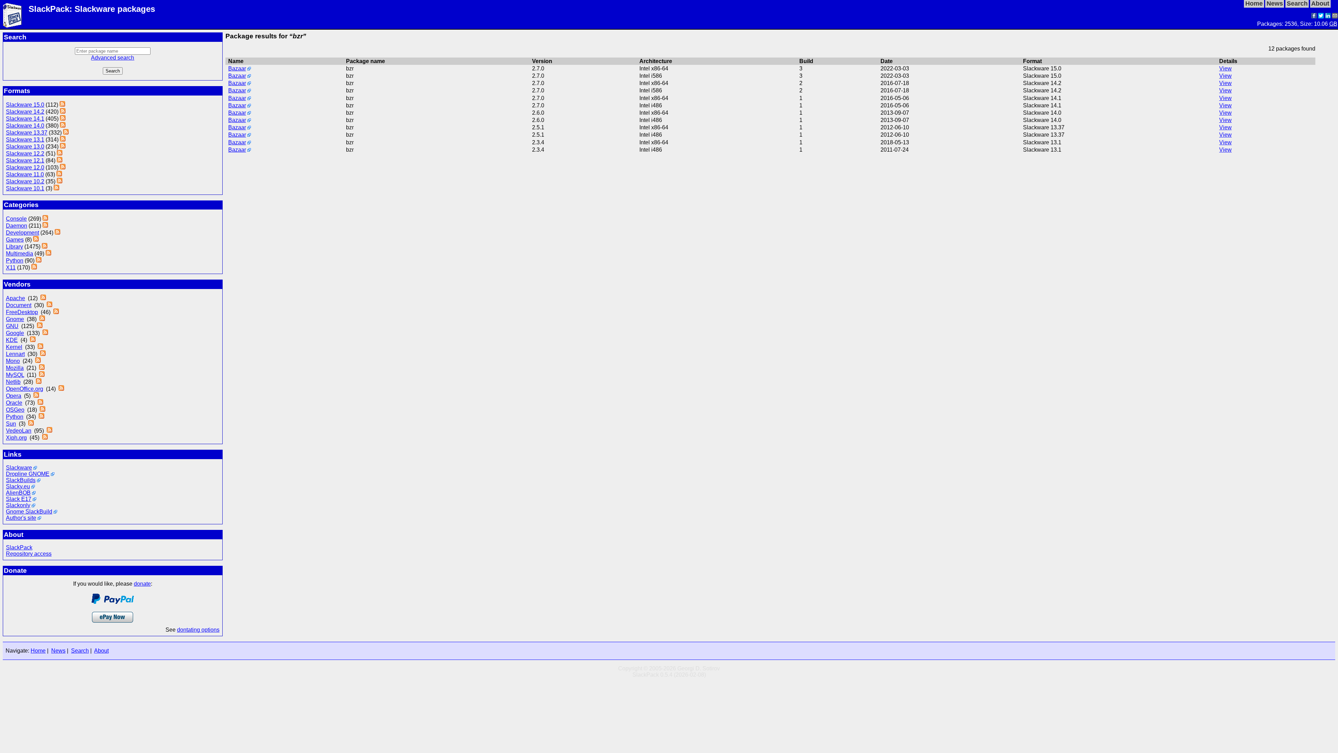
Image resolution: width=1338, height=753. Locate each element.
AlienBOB (18, 493)
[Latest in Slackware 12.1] (59, 160)
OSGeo (15, 410)
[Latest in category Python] (38, 261)
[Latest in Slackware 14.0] (63, 126)
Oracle (14, 403)
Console (16, 219)
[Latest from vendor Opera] (36, 396)
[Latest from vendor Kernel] (40, 347)
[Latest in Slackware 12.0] (63, 167)
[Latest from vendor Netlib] (38, 382)
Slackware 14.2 (25, 112)
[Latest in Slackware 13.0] (63, 147)
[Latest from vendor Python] (41, 417)
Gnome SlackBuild (29, 512)
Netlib (13, 382)
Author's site (21, 518)
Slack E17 (18, 499)
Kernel (14, 347)
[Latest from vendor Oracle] (40, 403)
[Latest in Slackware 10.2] (59, 181)
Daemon (16, 226)
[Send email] (1335, 17)
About (101, 651)
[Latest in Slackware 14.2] (63, 112)
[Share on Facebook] (1314, 17)
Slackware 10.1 (25, 188)
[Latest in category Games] (36, 240)
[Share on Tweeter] (1321, 17)
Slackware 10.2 (25, 181)
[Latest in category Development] (57, 233)
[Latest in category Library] (44, 247)
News (58, 651)
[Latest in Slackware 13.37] (66, 133)
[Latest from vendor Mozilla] (42, 368)
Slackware (19, 468)
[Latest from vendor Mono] (38, 361)
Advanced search (112, 58)
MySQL (15, 375)
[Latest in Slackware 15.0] (62, 105)
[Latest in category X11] (34, 268)
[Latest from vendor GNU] (40, 326)
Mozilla (15, 368)
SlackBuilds (21, 480)
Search (80, 651)
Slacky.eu (18, 486)
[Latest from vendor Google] (45, 333)
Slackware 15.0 (25, 105)
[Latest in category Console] (45, 219)
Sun (11, 424)
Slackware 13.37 (26, 133)
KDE (12, 340)
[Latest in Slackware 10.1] (56, 188)
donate (142, 584)
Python (14, 261)
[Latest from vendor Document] (49, 305)
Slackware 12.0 (25, 167)
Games (15, 240)
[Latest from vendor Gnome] (42, 319)
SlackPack (19, 547)
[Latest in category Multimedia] (48, 254)
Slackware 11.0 (25, 174)
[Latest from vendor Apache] (43, 298)
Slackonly (18, 505)
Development (22, 233)
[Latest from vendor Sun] (31, 424)
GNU (12, 326)
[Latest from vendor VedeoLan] (49, 431)
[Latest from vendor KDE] (33, 340)
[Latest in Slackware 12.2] (59, 154)
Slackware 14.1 (25, 119)
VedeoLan (18, 431)
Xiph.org (16, 438)
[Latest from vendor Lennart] (43, 354)
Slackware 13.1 (25, 140)
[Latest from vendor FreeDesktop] (56, 312)
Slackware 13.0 (25, 147)
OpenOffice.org (24, 389)
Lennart (15, 354)
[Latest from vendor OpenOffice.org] (61, 389)
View (1225, 68)
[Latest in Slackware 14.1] (63, 119)
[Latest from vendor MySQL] (42, 375)
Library (14, 247)
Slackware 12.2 (25, 154)
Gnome (15, 319)
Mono (13, 361)
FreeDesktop (22, 312)
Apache (15, 298)
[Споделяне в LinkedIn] (1328, 17)
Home (38, 651)
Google (15, 333)
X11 (11, 268)
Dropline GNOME (27, 474)
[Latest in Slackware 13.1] (63, 140)
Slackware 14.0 (25, 126)
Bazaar (237, 68)
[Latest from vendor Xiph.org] (45, 438)
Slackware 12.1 (25, 160)
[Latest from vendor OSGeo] (42, 410)
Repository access (29, 554)
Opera (13, 396)
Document (18, 305)
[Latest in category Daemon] (45, 226)
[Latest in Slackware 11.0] (59, 174)
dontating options (198, 630)
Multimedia (19, 254)
